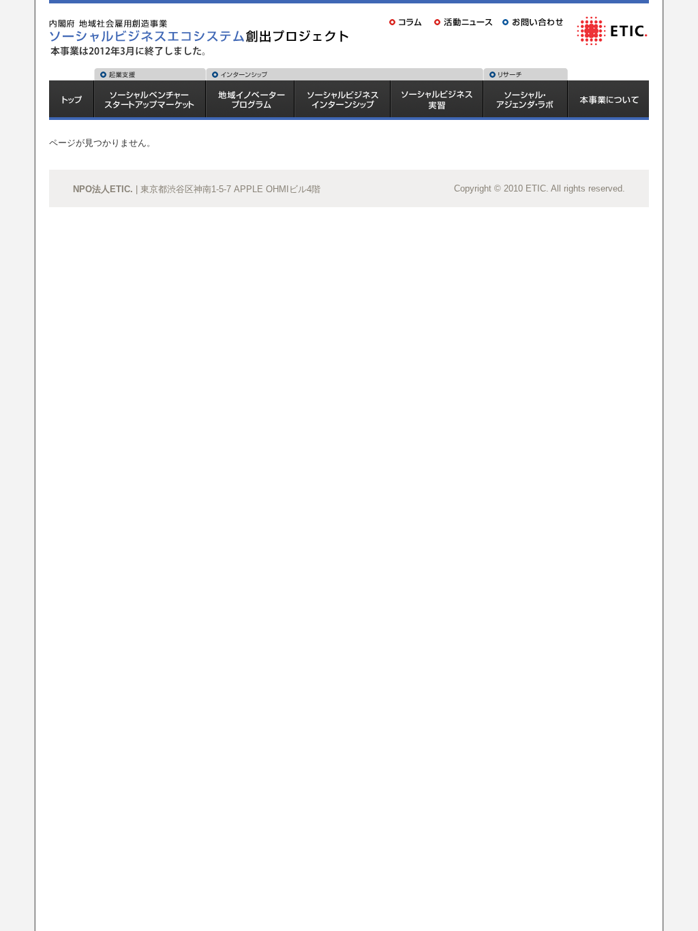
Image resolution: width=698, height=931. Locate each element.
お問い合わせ (535, 22)
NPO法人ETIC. (103, 189)
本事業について (608, 100)
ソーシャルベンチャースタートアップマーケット (150, 100)
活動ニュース (464, 22)
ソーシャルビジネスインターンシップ (342, 100)
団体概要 (611, 30)
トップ (71, 100)
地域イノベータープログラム (250, 100)
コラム (406, 22)
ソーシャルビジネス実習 (437, 100)
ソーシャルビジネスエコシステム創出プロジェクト (202, 23)
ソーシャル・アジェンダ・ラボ (525, 100)
